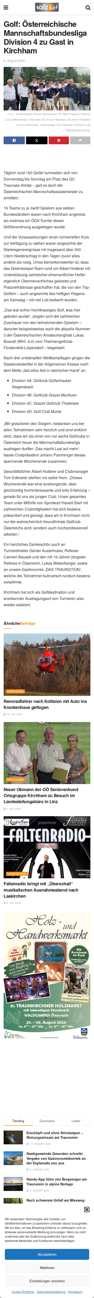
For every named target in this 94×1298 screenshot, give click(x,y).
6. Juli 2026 (13, 903)
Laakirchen (17, 874)
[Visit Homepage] (47, 7)
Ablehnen (47, 1267)
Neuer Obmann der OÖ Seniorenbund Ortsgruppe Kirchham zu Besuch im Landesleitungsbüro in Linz (41, 795)
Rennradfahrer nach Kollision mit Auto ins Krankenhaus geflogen (45, 704)
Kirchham (15, 691)
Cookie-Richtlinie (23, 1292)
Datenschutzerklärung (51, 1292)
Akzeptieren (47, 1254)
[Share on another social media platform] (80, 140)
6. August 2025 (14, 60)
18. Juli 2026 (14, 714)
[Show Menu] (6, 7)
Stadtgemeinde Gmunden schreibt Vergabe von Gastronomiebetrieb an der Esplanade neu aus (56, 1158)
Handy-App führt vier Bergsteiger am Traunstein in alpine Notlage (57, 1181)
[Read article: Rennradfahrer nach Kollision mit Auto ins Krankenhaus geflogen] (47, 665)
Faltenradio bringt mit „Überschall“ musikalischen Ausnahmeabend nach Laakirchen (41, 889)
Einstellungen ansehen (47, 1280)
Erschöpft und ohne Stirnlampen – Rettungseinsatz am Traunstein (55, 1135)
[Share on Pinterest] (59, 140)
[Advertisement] (47, 155)
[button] (86, 1209)
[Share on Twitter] (36, 140)
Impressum (75, 1292)
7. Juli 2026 (13, 808)
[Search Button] (88, 7)
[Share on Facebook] (14, 140)
